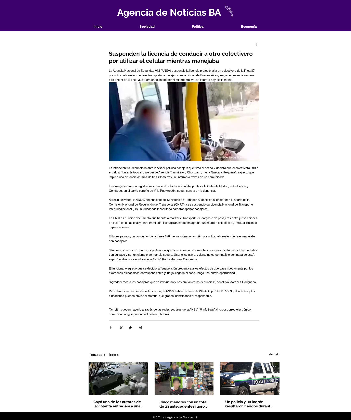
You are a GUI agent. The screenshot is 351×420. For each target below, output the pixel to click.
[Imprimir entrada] (141, 327)
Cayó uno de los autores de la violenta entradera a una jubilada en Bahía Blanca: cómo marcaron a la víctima (117, 404)
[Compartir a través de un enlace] (131, 327)
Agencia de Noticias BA (168, 12)
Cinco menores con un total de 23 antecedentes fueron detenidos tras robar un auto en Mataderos (183, 404)
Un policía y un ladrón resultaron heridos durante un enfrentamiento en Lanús (249, 404)
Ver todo (274, 354)
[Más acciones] (256, 44)
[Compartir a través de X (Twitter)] (121, 327)
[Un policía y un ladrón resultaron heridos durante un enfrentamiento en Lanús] (250, 378)
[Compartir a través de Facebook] (111, 327)
